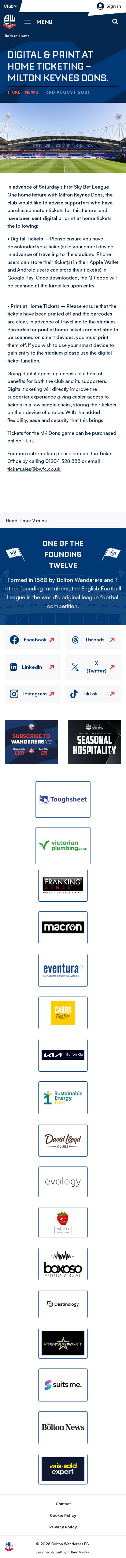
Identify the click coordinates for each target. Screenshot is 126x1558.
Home (24, 36)
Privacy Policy (63, 1527)
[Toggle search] (115, 21)
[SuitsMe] (63, 1385)
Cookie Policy (63, 1515)
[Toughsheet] (63, 799)
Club (9, 6)
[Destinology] (63, 1304)
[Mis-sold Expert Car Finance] (63, 1469)
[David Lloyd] (63, 1140)
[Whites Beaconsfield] (63, 1222)
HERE (28, 441)
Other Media (78, 1552)
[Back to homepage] (9, 21)
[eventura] (63, 970)
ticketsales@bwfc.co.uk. (34, 469)
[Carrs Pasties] (63, 1013)
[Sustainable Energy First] (63, 1097)
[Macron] (63, 927)
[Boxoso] (63, 1264)
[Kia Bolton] (63, 1055)
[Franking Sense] (63, 885)
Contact (63, 1504)
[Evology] (63, 1182)
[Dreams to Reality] (63, 1343)
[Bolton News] (63, 1427)
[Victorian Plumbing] (63, 846)
